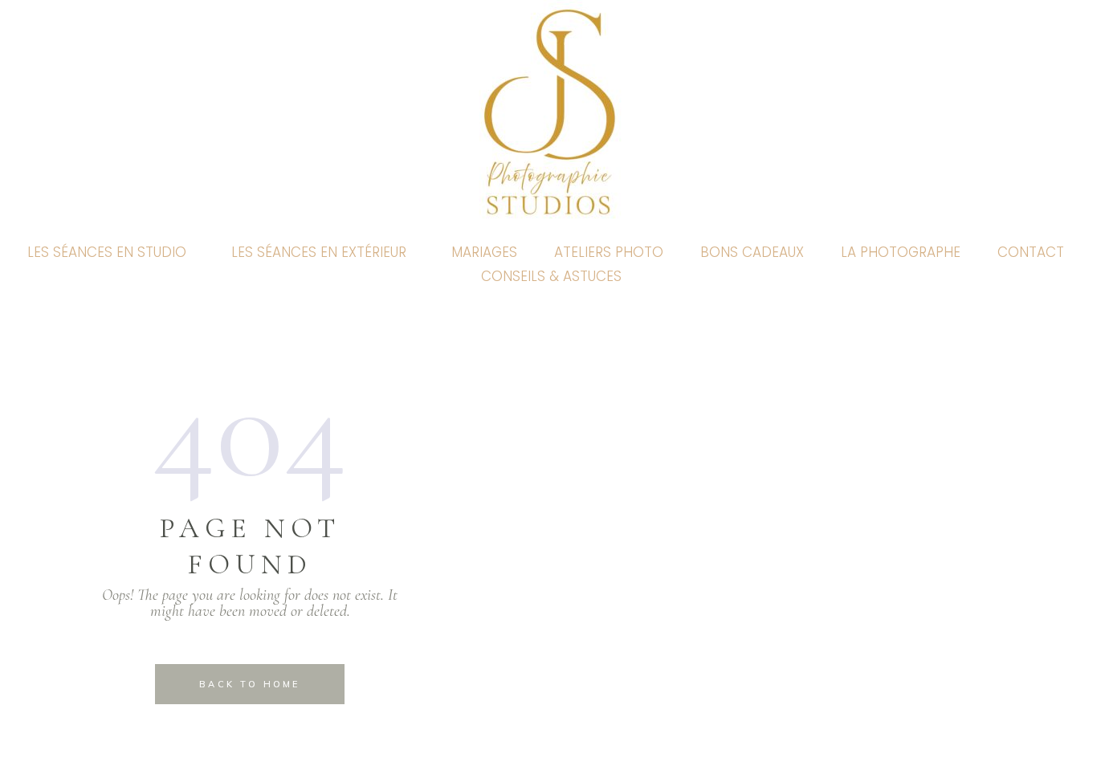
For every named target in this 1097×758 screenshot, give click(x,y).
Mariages (484, 252)
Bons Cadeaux (752, 252)
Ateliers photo (608, 252)
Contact (1030, 252)
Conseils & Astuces (551, 276)
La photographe (900, 252)
